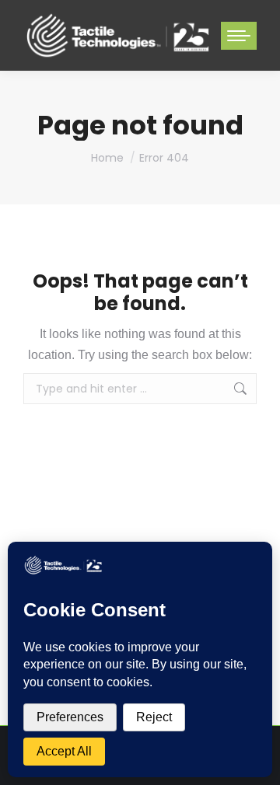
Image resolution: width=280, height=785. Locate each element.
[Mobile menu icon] (239, 36)
